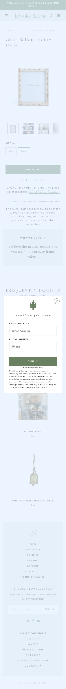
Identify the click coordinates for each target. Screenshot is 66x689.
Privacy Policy (40, 387)
